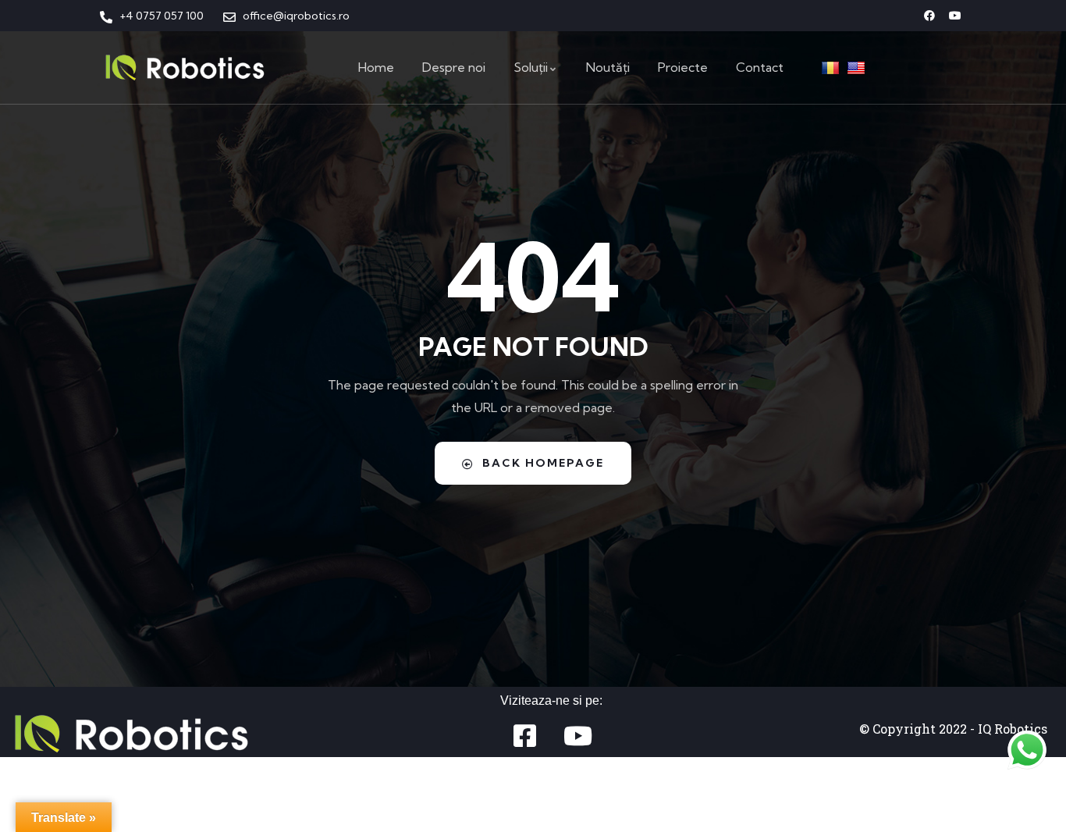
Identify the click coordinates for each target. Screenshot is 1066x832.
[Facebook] (929, 16)
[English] (858, 67)
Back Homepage (543, 463)
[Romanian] (832, 67)
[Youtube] (955, 16)
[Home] (185, 68)
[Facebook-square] (525, 735)
